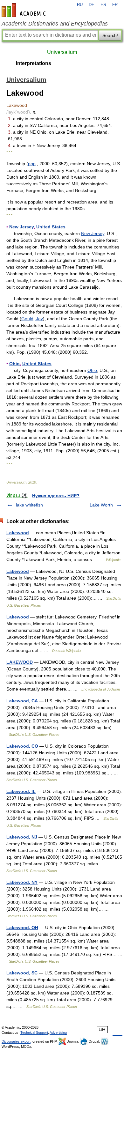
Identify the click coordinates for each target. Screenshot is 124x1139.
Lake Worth (101, 504)
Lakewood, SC (22, 972)
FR (115, 5)
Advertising (58, 1032)
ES (103, 5)
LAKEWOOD (19, 662)
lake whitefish (29, 504)
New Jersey (21, 226)
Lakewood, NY (22, 882)
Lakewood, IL (21, 791)
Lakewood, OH (22, 927)
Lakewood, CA (22, 700)
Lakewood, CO (22, 746)
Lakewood (17, 532)
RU (80, 5)
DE (91, 5)
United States (50, 226)
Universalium (62, 52)
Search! (110, 35)
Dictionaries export (16, 1041)
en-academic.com (24, 10)
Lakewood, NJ (21, 836)
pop (32, 163)
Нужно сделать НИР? (55, 495)
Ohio (14, 363)
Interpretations (33, 63)
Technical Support (34, 1032)
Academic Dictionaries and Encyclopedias (55, 23)
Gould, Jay (32, 318)
